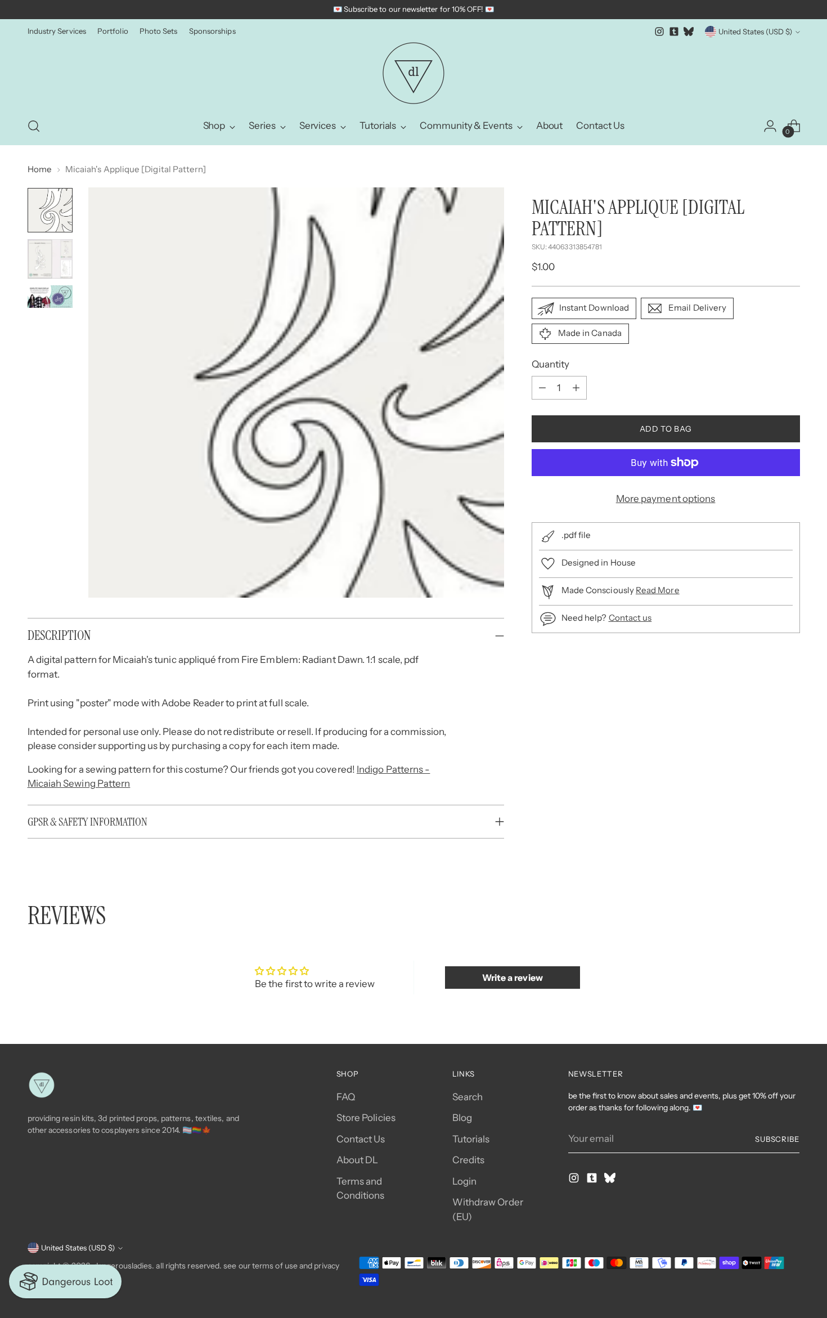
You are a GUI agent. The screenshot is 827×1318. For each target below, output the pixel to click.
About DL (357, 1159)
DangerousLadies (122, 1266)
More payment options (666, 498)
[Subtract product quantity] (542, 387)
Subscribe (777, 1139)
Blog (462, 1117)
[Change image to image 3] (50, 296)
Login (464, 1181)
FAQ (345, 1096)
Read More (658, 590)
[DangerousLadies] (413, 73)
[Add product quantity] (576, 387)
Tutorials (471, 1139)
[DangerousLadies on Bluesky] (689, 31)
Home (40, 169)
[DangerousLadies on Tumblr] (674, 31)
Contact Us (360, 1139)
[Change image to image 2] (50, 259)
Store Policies (365, 1117)
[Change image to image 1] (50, 210)
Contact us (630, 617)
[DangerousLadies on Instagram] (659, 31)
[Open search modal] (34, 126)
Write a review (512, 977)
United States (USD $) (755, 31)
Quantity (551, 364)
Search (467, 1096)
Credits (468, 1159)
